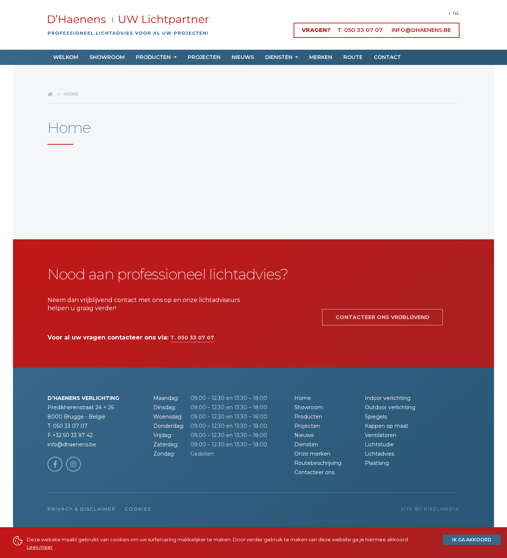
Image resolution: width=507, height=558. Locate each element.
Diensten (306, 444)
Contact (387, 57)
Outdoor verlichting (390, 407)
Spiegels (376, 416)
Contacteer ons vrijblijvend (382, 317)
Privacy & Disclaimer (82, 509)
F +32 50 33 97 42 (70, 435)
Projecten (204, 57)
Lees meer (40, 547)
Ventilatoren (380, 435)
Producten (308, 416)
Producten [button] (154, 57)
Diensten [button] (279, 57)
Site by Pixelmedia (430, 509)
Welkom (65, 57)
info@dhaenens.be (421, 29)
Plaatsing (377, 463)
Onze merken (312, 453)
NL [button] (455, 13)
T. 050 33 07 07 (360, 29)
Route (353, 57)
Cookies (138, 509)
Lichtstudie (379, 444)
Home (302, 398)
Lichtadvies (379, 453)
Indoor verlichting (387, 398)
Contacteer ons (314, 472)
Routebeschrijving (317, 463)
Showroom (107, 57)
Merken (320, 57)
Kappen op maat (386, 426)
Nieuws (243, 57)
